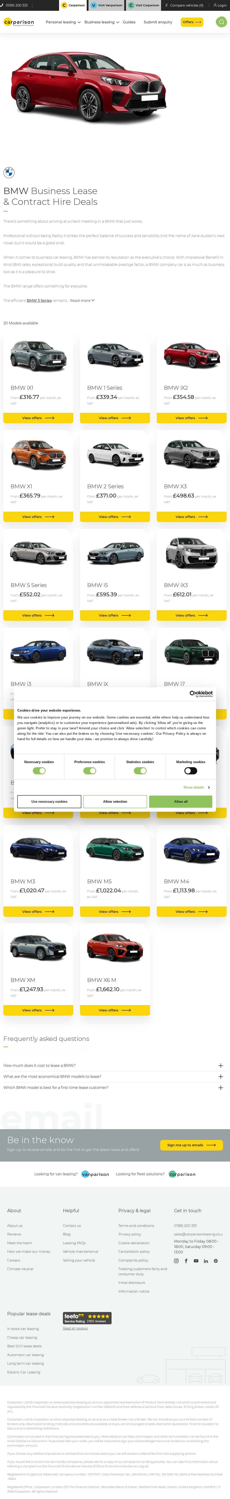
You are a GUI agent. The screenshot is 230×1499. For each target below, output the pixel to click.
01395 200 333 (17, 5)
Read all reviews (75, 1328)
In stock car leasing (23, 1329)
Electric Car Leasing (23, 1372)
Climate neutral (20, 1269)
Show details (194, 787)
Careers (13, 1260)
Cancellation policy (134, 1251)
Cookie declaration (134, 1243)
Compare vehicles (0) (186, 5)
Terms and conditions (136, 1225)
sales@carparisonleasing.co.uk (198, 1234)
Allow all (181, 801)
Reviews (14, 1234)
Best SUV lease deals (24, 1346)
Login (222, 5)
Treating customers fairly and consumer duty (142, 1271)
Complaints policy (133, 1260)
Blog (67, 1234)
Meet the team (19, 1243)
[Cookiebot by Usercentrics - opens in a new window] (193, 694)
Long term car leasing (25, 1363)
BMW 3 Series (39, 300)
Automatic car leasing (25, 1355)
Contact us (72, 1225)
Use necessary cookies (49, 801)
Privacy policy (129, 1234)
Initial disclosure (131, 1282)
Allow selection (115, 801)
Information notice (133, 1291)
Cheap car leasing (22, 1337)
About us (14, 1225)
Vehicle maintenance (80, 1251)
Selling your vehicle (79, 1260)
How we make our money (28, 1251)
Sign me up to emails (185, 1145)
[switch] (89, 770)
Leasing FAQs (74, 1243)
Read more (80, 300)
